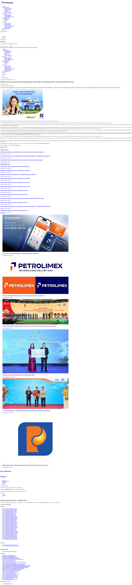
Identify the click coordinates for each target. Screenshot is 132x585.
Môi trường (6, 19)
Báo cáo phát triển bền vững (9, 16)
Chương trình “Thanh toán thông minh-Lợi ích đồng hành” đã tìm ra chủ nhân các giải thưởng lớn (21, 159)
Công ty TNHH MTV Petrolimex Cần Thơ (9, 512)
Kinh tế (6, 21)
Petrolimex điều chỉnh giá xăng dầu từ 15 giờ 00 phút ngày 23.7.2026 (15, 186)
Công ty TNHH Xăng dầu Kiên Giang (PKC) (9, 579)
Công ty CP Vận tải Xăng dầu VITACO (9, 561)
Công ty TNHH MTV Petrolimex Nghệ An (9, 523)
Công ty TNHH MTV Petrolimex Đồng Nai (9, 538)
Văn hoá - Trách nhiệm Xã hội (9, 68)
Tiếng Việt (4, 36)
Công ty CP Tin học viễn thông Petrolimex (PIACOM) (11, 570)
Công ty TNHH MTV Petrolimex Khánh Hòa (9, 518)
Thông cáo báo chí (8, 23)
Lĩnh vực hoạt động (5, 7)
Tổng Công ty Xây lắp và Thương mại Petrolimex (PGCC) (12, 569)
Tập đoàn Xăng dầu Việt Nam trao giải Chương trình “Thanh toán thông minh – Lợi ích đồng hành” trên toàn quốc (25, 156)
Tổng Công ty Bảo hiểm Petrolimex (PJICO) (10, 557)
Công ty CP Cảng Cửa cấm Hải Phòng (8, 562)
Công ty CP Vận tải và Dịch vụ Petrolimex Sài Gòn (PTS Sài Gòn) (13, 564)
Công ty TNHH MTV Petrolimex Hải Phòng (9, 517)
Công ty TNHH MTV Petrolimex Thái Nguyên (10, 531)
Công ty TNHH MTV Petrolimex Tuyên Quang (10, 532)
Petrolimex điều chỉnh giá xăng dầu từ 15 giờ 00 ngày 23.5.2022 (14, 202)
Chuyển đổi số (27, 47)
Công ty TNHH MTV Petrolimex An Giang (9, 508)
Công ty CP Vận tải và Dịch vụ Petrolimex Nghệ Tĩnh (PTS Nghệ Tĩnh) (14, 563)
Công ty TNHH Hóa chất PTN (7, 578)
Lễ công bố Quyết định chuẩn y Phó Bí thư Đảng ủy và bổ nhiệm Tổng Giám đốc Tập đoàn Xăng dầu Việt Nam (26, 410)
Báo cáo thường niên (8, 15)
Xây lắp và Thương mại (8, 12)
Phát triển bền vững (5, 18)
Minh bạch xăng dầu (8, 24)
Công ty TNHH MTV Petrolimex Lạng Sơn (9, 522)
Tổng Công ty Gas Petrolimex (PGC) (8, 556)
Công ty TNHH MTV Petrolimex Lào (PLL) (9, 544)
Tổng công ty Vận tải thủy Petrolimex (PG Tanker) (11, 558)
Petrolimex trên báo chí (8, 26)
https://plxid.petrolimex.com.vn (16, 145)
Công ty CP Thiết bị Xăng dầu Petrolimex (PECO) (10, 573)
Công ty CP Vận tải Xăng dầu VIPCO (8, 560)
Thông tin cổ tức (7, 17)
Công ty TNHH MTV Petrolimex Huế (8, 514)
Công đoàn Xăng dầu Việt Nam (7, 583)
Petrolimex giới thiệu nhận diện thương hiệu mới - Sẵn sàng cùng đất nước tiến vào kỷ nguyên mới (23, 295)
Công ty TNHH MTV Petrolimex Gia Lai (9, 513)
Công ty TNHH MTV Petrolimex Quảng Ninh (10, 527)
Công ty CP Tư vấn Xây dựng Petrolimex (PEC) (10, 571)
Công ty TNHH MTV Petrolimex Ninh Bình (9, 524)
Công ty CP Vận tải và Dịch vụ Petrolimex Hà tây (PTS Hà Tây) (13, 568)
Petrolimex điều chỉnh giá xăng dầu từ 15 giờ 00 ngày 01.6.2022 (14, 194)
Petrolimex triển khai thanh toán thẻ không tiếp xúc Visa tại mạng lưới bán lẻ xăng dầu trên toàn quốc (22, 152)
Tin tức (3, 22)
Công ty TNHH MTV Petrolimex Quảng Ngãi (10, 526)
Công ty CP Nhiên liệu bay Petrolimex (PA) (9, 551)
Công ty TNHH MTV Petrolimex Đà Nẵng (9, 537)
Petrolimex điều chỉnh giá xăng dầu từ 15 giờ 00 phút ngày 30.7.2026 (15, 182)
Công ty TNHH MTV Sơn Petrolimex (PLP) (9, 577)
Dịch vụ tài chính (7, 54)
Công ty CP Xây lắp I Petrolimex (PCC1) (9, 574)
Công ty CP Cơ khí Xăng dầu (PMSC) (8, 572)
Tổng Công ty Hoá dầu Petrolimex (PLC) (9, 555)
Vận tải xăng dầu (7, 9)
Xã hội (6, 20)
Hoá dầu (6, 11)
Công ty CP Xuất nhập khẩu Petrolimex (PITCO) (10, 575)
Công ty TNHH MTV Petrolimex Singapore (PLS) (10, 545)
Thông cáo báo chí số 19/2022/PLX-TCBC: (7, 79)
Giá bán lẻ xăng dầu (3, 31)
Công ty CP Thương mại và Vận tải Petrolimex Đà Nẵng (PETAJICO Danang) (15, 566)
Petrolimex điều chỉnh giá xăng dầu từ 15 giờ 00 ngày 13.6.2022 (14, 190)
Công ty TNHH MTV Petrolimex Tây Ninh (9, 533)
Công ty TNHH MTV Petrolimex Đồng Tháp (9, 539)
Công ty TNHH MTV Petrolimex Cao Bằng (9, 510)
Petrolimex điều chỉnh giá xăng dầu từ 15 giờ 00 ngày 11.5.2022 (13, 210)
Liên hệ (3, 29)
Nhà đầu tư (4, 13)
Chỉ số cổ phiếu (15, 47)
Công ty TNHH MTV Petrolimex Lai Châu (9, 519)
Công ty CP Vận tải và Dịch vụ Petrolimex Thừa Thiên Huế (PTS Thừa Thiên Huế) (16, 565)
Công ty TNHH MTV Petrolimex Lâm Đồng (9, 521)
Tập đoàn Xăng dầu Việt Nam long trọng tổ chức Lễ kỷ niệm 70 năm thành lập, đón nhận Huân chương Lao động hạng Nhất (29, 326)
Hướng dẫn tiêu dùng (21, 47)
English (3, 37)
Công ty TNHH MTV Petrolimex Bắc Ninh (9, 509)
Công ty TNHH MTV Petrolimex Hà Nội (9, 515)
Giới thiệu (4, 6)
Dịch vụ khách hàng (5, 28)
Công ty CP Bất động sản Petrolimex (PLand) (9, 576)
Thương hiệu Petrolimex (33, 47)
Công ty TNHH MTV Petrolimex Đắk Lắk (9, 535)
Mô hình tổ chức (3, 47)
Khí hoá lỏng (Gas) (8, 10)
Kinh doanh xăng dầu (8, 8)
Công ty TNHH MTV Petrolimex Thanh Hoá (9, 530)
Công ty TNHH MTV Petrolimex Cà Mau (9, 511)
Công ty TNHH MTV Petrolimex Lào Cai (9, 520)
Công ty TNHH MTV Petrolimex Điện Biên (9, 536)
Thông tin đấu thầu (8, 27)
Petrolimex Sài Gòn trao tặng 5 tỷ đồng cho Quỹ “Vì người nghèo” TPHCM (18, 375)
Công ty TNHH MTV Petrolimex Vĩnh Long (9, 534)
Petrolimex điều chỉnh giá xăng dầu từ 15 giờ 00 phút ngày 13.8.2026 (15, 170)
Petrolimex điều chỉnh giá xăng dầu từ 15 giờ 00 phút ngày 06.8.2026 (15, 178)
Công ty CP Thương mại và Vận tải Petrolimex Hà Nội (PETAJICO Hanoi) (15, 567)
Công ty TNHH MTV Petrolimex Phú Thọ (9, 525)
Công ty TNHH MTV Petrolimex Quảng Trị (9, 528)
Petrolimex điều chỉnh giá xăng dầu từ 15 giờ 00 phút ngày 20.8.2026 (15, 166)
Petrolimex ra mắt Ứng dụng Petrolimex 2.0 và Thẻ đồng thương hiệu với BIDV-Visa (18, 174)
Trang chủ (4, 74)
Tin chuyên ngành (7, 67)
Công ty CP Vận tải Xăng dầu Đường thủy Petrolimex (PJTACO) (13, 559)
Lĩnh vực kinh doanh (9, 47)
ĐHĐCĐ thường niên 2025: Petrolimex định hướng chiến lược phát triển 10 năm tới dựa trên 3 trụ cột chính (25, 465)
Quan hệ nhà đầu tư (8, 14)
